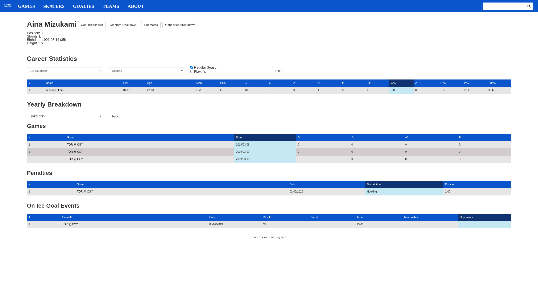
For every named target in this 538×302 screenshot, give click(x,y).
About (136, 6)
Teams (111, 6)
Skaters (54, 6)
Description (374, 184)
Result (267, 217)
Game (70, 137)
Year (125, 83)
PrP (369, 83)
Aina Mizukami (55, 90)
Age (149, 83)
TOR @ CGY (75, 144)
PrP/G (492, 83)
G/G (393, 83)
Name (49, 83)
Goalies (83, 6)
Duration (450, 184)
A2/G (443, 83)
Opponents (466, 217)
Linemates (151, 24)
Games (26, 6)
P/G (466, 83)
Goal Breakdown (92, 24)
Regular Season (206, 67)
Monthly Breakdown (123, 24)
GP (247, 83)
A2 (319, 83)
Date (239, 137)
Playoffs (200, 71)
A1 (295, 83)
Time (360, 217)
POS (223, 83)
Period (314, 217)
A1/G (418, 83)
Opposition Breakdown (180, 24)
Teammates (411, 217)
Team (199, 83)
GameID (67, 217)
